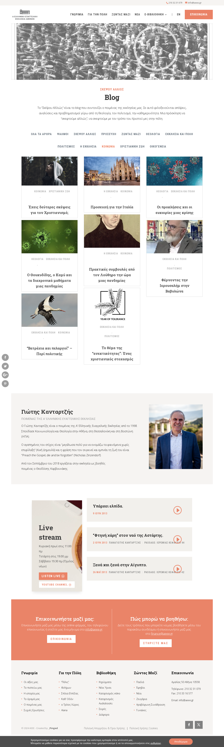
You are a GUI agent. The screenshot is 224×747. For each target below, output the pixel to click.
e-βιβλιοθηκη (154, 14)
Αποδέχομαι (180, 741)
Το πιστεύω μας (33, 687)
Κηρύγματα (105, 682)
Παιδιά (140, 682)
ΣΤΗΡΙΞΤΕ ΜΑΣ (155, 643)
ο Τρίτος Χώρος (70, 704)
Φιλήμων (66, 687)
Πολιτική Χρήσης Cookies (144, 728)
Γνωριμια (76, 14)
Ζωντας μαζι (131, 134)
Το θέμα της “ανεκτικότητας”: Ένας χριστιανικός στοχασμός (112, 353)
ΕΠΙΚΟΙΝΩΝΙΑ (61, 639)
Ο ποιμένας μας (33, 704)
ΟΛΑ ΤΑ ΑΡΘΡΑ (41, 134)
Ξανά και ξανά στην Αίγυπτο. (120, 564)
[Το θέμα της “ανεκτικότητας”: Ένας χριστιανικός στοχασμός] (112, 304)
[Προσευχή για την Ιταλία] (112, 169)
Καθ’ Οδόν (67, 699)
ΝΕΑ (137, 14)
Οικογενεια (158, 146)
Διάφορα (104, 714)
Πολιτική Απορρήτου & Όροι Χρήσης (105, 728)
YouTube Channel (55, 584)
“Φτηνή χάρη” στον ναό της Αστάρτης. (128, 535)
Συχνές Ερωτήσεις (34, 710)
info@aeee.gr (94, 629)
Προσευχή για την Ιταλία (112, 207)
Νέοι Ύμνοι (105, 687)
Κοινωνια (108, 146)
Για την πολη (97, 14)
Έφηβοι (140, 687)
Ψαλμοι (62, 134)
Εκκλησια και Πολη (179, 134)
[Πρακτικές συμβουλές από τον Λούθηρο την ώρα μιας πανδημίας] (112, 231)
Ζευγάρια (141, 699)
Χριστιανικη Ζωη (132, 146)
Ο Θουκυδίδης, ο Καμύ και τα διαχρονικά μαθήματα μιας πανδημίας (49, 280)
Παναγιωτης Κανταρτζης (125, 542)
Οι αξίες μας (31, 682)
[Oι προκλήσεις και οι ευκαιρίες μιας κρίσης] (174, 169)
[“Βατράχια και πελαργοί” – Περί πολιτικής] (50, 310)
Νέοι (139, 693)
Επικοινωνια (199, 14)
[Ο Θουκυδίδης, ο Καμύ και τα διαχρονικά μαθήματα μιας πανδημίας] (50, 236)
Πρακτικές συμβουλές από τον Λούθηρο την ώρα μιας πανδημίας (112, 275)
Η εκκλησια (88, 146)
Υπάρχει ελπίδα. (108, 506)
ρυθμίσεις (155, 743)
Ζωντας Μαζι (121, 14)
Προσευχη (108, 134)
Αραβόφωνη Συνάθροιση (150, 704)
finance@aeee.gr (162, 634)
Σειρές (102, 709)
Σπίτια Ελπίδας (69, 693)
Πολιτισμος (66, 146)
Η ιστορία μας (32, 693)
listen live (51, 576)
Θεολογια (153, 134)
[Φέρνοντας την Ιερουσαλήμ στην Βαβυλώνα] (174, 236)
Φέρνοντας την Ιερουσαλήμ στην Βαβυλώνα (174, 285)
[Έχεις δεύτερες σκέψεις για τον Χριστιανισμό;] (50, 169)
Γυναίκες (141, 710)
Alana (64, 710)
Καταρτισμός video (109, 693)
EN (178, 14)
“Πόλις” (65, 682)
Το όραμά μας (32, 699)
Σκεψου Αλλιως (85, 134)
